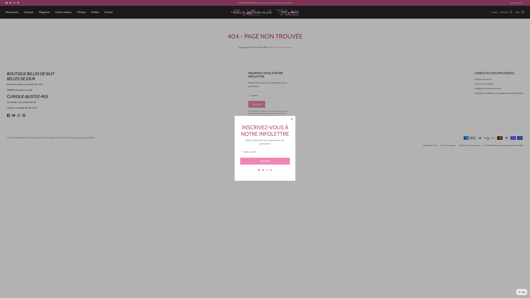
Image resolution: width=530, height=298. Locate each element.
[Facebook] (259, 170)
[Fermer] (292, 119)
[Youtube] (263, 170)
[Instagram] (267, 170)
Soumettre (265, 161)
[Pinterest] (271, 170)
